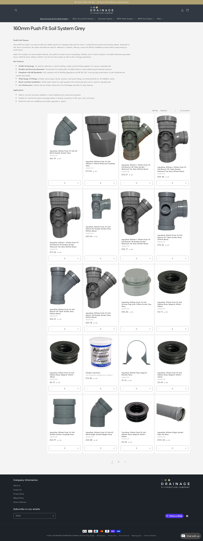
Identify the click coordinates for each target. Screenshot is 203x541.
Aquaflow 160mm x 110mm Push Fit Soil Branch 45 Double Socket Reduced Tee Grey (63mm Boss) (136, 242)
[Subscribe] (53, 516)
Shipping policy (137, 535)
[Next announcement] (188, 2)
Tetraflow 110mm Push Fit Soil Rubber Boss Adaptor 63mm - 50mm (134, 434)
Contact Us (17, 490)
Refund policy (101, 535)
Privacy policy (112, 535)
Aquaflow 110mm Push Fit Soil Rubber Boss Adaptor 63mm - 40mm (62, 375)
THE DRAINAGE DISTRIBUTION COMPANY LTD (67, 536)
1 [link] (112, 461)
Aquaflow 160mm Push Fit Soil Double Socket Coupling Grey (62, 433)
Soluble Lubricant (93, 373)
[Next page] (124, 461)
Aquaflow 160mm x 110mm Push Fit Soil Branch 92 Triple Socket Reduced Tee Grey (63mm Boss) (172, 169)
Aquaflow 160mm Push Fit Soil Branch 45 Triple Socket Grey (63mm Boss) (62, 311)
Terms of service (124, 535)
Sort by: (155, 110)
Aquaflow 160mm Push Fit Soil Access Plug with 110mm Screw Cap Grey (136, 304)
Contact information (150, 535)
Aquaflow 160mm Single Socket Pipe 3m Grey (170, 433)
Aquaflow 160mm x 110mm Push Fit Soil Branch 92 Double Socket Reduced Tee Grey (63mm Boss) (64, 245)
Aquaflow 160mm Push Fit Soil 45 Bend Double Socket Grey (63, 152)
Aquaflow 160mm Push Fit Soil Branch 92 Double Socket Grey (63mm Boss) (98, 229)
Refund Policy (18, 498)
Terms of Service (19, 502)
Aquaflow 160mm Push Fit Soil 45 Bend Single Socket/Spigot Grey (99, 433)
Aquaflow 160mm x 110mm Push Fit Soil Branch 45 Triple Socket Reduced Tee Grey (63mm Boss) (136, 167)
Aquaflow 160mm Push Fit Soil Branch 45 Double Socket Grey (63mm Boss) (98, 315)
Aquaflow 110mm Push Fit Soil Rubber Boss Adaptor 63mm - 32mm (170, 375)
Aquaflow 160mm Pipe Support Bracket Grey (134, 374)
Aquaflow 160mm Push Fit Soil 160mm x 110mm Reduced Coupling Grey (100, 163)
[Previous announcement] (14, 2)
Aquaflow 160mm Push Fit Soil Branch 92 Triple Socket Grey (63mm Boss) (170, 237)
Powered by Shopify (88, 536)
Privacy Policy (18, 494)
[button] (16, 10)
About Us (16, 485)
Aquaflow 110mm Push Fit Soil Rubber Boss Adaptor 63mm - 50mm (170, 304)
